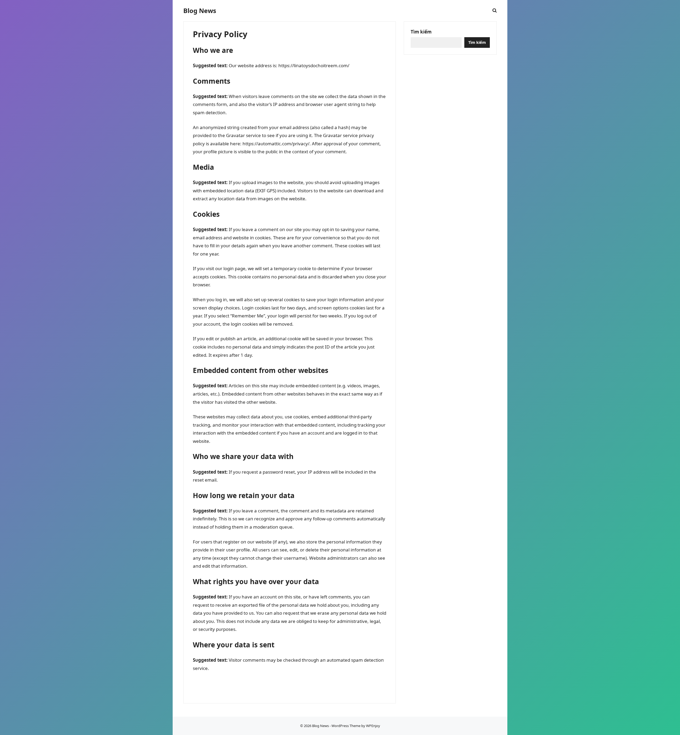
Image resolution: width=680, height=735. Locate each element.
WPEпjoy (373, 725)
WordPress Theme (346, 725)
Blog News (199, 10)
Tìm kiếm (421, 32)
